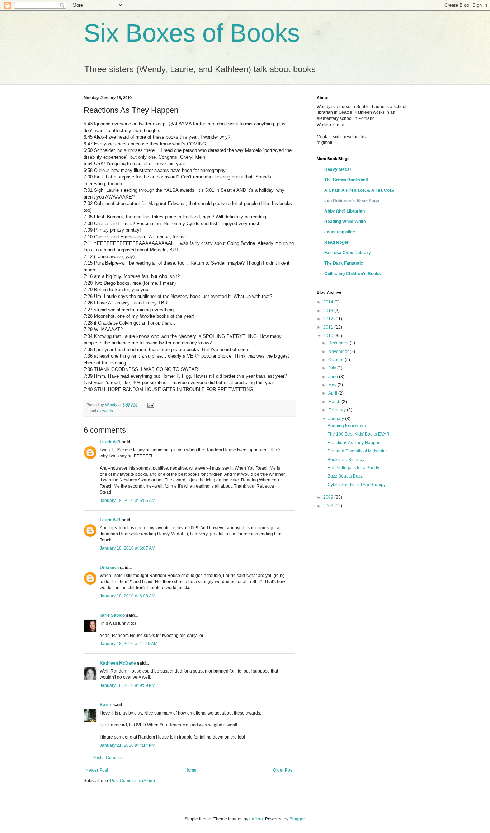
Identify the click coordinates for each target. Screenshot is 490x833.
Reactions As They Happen (354, 442)
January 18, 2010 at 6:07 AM (127, 548)
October (336, 359)
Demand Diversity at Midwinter (357, 450)
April (333, 393)
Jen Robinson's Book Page (351, 200)
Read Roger (336, 242)
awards (106, 411)
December (339, 342)
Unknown (109, 567)
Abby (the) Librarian (344, 211)
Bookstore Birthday (346, 459)
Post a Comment (109, 757)
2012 (328, 318)
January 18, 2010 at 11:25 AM (128, 643)
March (334, 401)
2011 (328, 327)
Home (191, 770)
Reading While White (345, 221)
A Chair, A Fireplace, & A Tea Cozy (359, 190)
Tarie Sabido (112, 615)
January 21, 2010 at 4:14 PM (127, 745)
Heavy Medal (337, 169)
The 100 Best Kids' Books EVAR (359, 434)
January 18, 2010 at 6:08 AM (127, 596)
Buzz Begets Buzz (345, 476)
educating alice (339, 231)
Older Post (283, 770)
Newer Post (96, 770)
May (333, 384)
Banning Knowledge (347, 425)
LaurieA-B (110, 442)
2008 (328, 505)
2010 (328, 335)
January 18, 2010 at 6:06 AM (127, 500)
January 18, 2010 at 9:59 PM (127, 685)
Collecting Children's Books (352, 273)
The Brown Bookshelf (346, 179)
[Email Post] (150, 404)
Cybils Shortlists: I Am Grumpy (357, 484)
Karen (106, 704)
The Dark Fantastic (343, 263)
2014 (328, 301)
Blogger (297, 819)
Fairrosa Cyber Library (347, 252)
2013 (328, 310)
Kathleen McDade (118, 663)
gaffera (256, 819)
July (332, 368)
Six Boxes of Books (192, 33)
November (339, 351)
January (336, 418)
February (337, 410)
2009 (328, 497)
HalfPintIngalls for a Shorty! (354, 467)
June (333, 376)
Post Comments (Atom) (132, 780)
